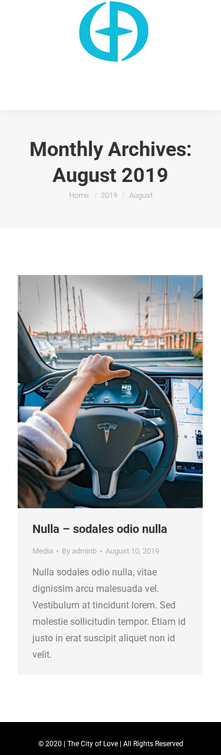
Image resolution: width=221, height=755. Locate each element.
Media (42, 551)
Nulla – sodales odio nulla (99, 529)
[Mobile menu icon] (16, 55)
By (79, 551)
